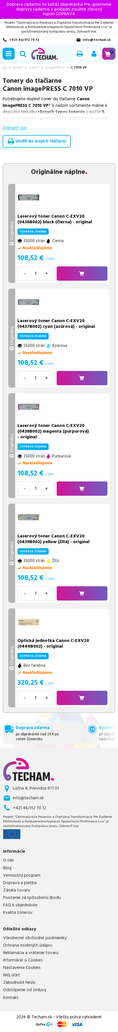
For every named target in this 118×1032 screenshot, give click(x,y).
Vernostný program (21, 875)
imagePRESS (54, 67)
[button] (9, 54)
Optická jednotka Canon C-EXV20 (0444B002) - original (53, 643)
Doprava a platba (20, 883)
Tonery (18, 67)
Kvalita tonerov (18, 912)
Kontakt (11, 998)
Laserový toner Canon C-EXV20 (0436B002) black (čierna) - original (54, 219)
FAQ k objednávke (20, 905)
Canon (34, 67)
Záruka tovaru (16, 890)
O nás (8, 860)
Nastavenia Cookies (22, 968)
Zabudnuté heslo (19, 982)
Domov (5, 67)
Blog (7, 868)
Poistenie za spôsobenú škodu (32, 898)
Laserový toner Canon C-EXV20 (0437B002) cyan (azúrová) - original (56, 323)
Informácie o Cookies (23, 960)
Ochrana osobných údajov (27, 945)
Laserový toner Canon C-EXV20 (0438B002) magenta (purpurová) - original (53, 431)
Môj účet (11, 975)
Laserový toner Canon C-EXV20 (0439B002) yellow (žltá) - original (53, 539)
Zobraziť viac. (87, 31)
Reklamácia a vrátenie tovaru (30, 953)
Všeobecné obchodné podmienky (34, 938)
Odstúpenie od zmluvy (24, 990)
